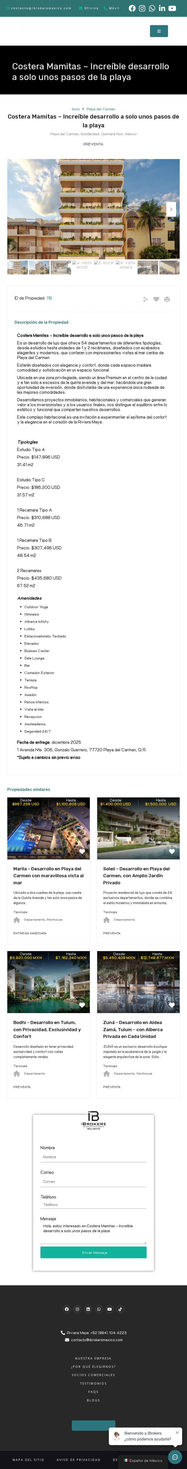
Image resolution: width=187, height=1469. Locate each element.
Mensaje (48, 1218)
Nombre (47, 1147)
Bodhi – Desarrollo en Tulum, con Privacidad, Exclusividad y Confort (47, 1029)
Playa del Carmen (101, 109)
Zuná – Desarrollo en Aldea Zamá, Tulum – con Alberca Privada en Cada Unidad (133, 1029)
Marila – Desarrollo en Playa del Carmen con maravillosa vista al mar (48, 875)
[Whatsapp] (99, 1309)
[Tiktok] (120, 1309)
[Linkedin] (88, 1309)
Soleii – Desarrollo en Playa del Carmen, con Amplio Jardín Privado (136, 875)
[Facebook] (67, 1309)
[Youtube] (109, 1309)
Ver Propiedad (49, 847)
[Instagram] (77, 1309)
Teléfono (48, 1196)
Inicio (76, 109)
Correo (47, 1172)
